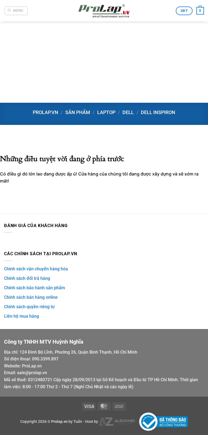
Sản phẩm (77, 112)
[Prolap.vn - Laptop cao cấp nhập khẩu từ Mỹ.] (104, 11)
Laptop (106, 112)
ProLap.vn (32, 365)
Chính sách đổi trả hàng (27, 278)
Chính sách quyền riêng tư (29, 306)
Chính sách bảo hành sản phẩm (34, 287)
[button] (16, 10)
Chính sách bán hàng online (31, 297)
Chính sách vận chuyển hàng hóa (36, 268)
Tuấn (77, 421)
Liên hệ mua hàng (21, 316)
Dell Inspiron (158, 112)
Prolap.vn (45, 112)
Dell (128, 112)
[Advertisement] (104, 62)
